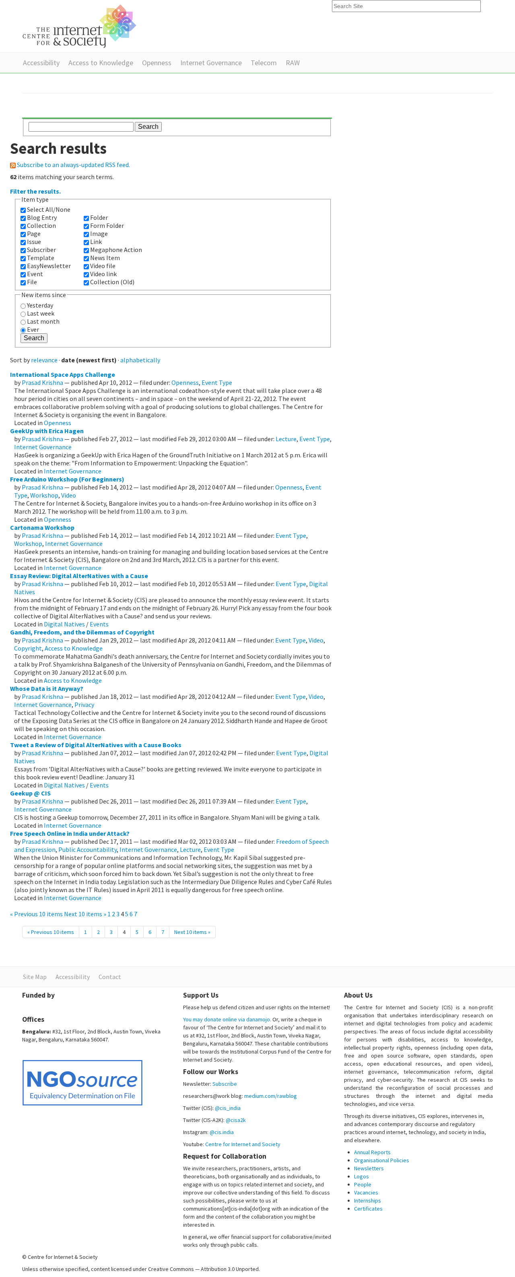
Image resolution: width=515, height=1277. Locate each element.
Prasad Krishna (42, 382)
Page (34, 233)
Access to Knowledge (100, 62)
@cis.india (222, 1132)
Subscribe (224, 1083)
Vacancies (366, 1192)
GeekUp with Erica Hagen (47, 431)
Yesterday (40, 305)
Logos (361, 1176)
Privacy (84, 704)
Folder (99, 217)
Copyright (28, 648)
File (32, 282)
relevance (44, 360)
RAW (293, 62)
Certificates (368, 1208)
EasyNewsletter (49, 266)
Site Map (35, 977)
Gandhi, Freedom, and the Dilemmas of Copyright (82, 632)
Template (40, 258)
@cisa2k (236, 1120)
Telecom (264, 62)
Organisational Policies (381, 1160)
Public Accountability (87, 849)
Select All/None (48, 209)
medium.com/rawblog (270, 1095)
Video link (103, 274)
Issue (34, 242)
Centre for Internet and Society (242, 1144)
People (362, 1184)
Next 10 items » (85, 914)
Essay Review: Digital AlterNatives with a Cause (79, 576)
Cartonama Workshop (42, 527)
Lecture (286, 439)
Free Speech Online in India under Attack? (70, 833)
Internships (367, 1200)
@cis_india (228, 1108)
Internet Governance (211, 62)
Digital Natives (64, 624)
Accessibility (41, 62)
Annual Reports (372, 1152)
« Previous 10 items (37, 914)
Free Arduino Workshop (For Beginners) (67, 479)
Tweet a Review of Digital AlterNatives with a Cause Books (95, 745)
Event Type (217, 382)
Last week (40, 313)
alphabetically (140, 360)
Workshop (44, 495)
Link (96, 242)
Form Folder (107, 225)
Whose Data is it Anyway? (46, 688)
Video (68, 495)
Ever (33, 329)
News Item (105, 258)
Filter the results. (35, 191)
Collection (41, 225)
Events (99, 624)
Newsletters (369, 1168)
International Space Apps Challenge (62, 374)
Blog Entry (42, 217)
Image (99, 233)
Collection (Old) (112, 282)
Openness (156, 62)
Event (35, 274)
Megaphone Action (116, 250)
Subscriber (41, 250)
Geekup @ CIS (30, 793)
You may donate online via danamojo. (227, 1019)
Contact (110, 977)
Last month (43, 321)
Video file (102, 266)
